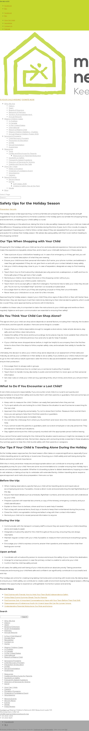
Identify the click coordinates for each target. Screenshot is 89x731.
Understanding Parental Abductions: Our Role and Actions (28, 606)
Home (7, 644)
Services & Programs (12, 136)
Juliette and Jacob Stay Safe (20, 164)
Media (11, 188)
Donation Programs (12, 691)
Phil (66, 729)
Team (11, 108)
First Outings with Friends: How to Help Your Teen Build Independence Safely (36, 594)
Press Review (9, 706)
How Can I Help (9, 20)
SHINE (11, 143)
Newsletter (8, 23)
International (14, 127)
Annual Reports (15, 117)
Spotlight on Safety (16, 158)
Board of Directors (16, 110)
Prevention (4, 209)
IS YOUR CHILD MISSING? (10, 100)
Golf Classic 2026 (20, 184)
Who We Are (9, 104)
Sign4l (6, 684)
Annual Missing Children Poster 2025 (24, 134)
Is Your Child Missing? (13, 636)
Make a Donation (16, 169)
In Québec (13, 121)
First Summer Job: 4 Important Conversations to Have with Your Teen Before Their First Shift (42, 600)
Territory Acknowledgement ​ (20, 115)
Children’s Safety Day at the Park (26, 186)
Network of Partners (17, 112)
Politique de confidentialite (43, 729)
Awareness (13, 147)
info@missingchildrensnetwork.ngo (14, 714)
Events (11, 182)
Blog (6, 190)
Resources (8, 149)
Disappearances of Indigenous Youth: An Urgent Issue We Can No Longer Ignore (37, 603)
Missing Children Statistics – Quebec (23, 132)
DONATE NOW (28, 100)
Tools (11, 151)
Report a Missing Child (18, 130)
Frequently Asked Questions (20, 160)
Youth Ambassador (12, 629)
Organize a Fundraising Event (21, 171)
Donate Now (9, 638)
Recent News (14, 179)
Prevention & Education (18, 140)
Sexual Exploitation (16, 145)
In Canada (13, 123)
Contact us (4, 710)
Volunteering (14, 173)
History (11, 106)
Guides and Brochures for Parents (22, 153)
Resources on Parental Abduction (27, 156)
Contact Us (8, 26)
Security (13, 209)
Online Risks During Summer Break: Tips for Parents (25, 597)
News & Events (10, 177)
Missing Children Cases (13, 119)
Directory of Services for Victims (22, 162)
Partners (7, 631)
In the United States (17, 125)
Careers (12, 175)
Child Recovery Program (19, 138)
